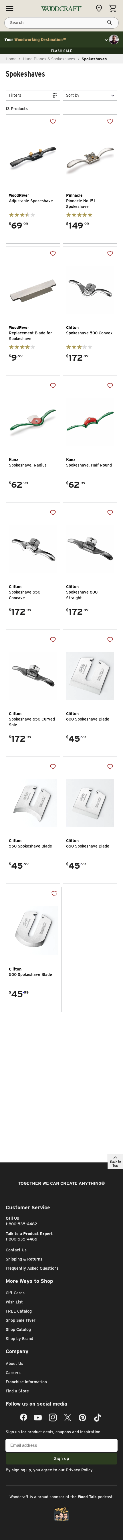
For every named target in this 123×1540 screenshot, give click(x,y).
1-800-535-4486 (21, 1239)
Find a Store (17, 1391)
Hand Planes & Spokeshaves (49, 59)
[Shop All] (9, 8)
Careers (13, 1372)
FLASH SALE (61, 51)
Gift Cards (15, 1293)
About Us (14, 1363)
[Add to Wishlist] (48, 125)
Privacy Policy (79, 1470)
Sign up (61, 1458)
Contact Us (16, 1250)
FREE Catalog (19, 1311)
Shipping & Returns (24, 1259)
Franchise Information (26, 1382)
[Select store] (100, 8)
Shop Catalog (18, 1329)
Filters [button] (15, 95)
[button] (90, 95)
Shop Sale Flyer (20, 1320)
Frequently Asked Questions (32, 1268)
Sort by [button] (72, 95)
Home (11, 59)
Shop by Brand (19, 1338)
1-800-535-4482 (21, 1224)
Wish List (14, 1302)
